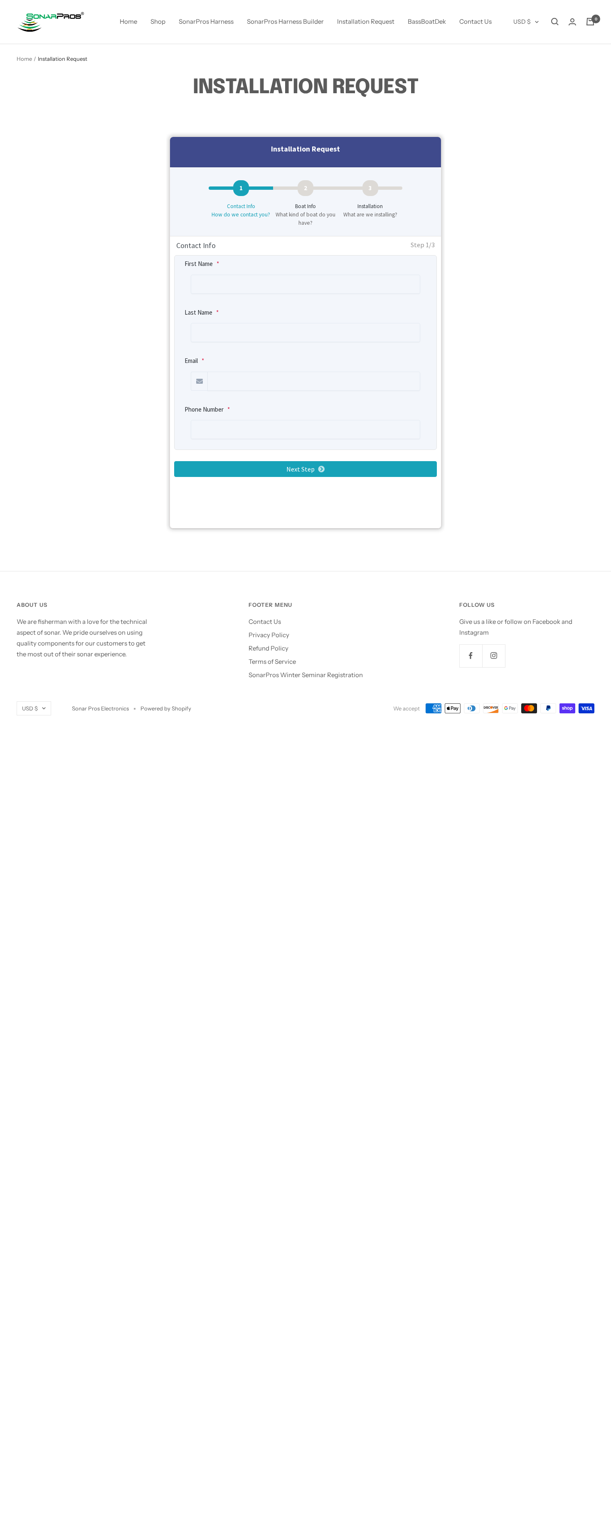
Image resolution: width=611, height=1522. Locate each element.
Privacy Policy (269, 635)
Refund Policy (268, 648)
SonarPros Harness (206, 21)
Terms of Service (272, 661)
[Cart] (590, 21)
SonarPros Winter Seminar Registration (306, 675)
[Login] (572, 21)
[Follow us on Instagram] (493, 655)
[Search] (555, 21)
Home (128, 21)
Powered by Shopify (165, 708)
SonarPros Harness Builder (285, 21)
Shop (157, 21)
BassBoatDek (427, 21)
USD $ (522, 21)
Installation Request (365, 21)
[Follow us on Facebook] (470, 655)
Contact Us (475, 21)
